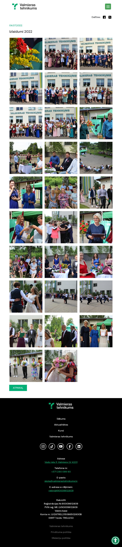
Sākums (61, 418)
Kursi (61, 430)
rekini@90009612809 (61, 490)
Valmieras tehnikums (61, 436)
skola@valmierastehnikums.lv (61, 481)
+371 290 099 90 (61, 471)
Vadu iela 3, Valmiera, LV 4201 (61, 462)
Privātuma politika (61, 532)
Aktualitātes (61, 424)
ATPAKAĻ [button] (18, 387)
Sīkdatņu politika (61, 538)
